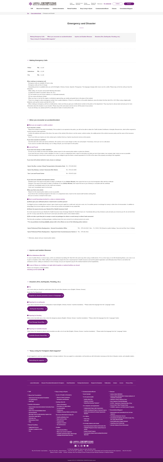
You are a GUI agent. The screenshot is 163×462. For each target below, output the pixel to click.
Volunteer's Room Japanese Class (118, 399)
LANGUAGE (108, 3)
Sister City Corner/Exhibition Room (37, 410)
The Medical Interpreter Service (118, 416)
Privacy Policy (129, 383)
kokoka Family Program (90, 431)
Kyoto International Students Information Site (95, 426)
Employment (60, 410)
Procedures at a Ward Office (64, 406)
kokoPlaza (31, 408)
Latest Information (34, 383)
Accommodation (61, 408)
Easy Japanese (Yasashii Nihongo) (118, 401)
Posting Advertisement (83, 383)
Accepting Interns (33, 399)
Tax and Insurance (61, 424)
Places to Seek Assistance (63, 397)
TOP (32, 8)
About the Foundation (42, 8)
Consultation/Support (126, 8)
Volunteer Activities (88, 401)
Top (28, 13)
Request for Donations (96, 383)
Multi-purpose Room (34, 420)
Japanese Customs (61, 422)
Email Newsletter (71, 383)
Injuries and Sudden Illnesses (83, 36)
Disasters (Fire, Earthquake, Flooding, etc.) (107, 36)
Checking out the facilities (34, 269)
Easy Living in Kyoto (86, 8)
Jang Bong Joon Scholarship (117, 423)
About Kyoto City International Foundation (39, 397)
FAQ (30, 422)
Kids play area (32, 418)
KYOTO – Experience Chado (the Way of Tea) (121, 403)
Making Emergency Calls (37, 36)
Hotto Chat (86, 418)
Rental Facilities (72, 8)
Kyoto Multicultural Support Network (119, 421)
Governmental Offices (62, 429)
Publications (99, 3)
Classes (114, 8)
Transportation (60, 421)
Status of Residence (62, 404)
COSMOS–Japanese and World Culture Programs (122, 407)
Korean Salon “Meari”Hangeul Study (119, 405)
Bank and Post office (62, 419)
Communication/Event (102, 8)
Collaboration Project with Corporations (93, 408)
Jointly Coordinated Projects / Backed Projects (95, 410)
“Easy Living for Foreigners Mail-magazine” (42, 39)
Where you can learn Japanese (64, 431)
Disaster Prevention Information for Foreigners (53, 383)
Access (121, 383)
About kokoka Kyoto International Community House (41, 407)
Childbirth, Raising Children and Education (67, 412)
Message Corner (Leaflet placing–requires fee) (40, 414)
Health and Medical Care (63, 417)
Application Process (34, 427)
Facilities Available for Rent (35, 429)
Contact (115, 383)
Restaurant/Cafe (33, 412)
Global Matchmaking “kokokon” (91, 403)
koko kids (86, 420)
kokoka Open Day (88, 399)
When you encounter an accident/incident (59, 36)
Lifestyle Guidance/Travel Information (119, 425)
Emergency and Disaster (63, 399)
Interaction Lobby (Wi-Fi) (35, 416)
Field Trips (31, 401)
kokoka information (58, 8)
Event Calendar (87, 394)
